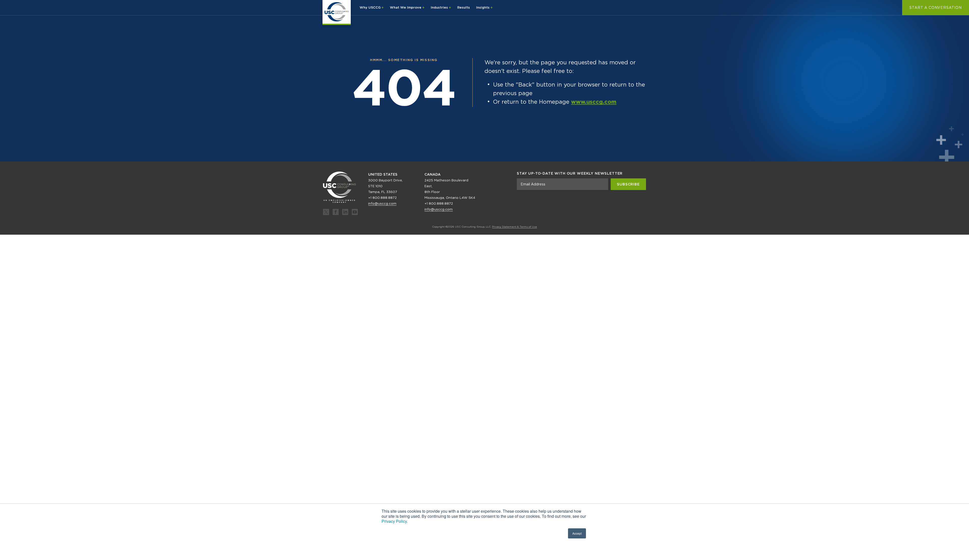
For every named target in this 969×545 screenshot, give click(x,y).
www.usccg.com (593, 101)
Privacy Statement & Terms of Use (514, 226)
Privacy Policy (394, 521)
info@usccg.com (382, 203)
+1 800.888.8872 (382, 198)
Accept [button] (577, 533)
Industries (440, 7)
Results (463, 7)
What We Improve (406, 7)
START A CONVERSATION (935, 8)
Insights (483, 7)
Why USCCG (371, 7)
